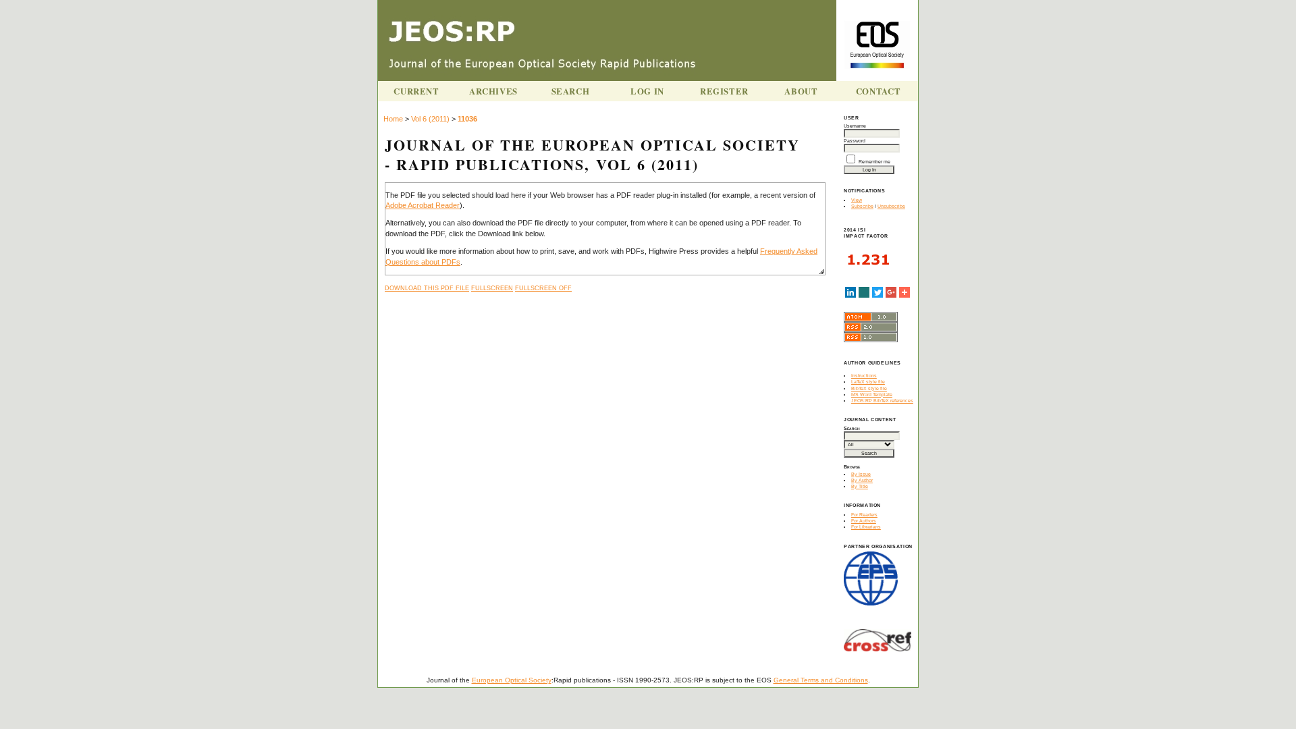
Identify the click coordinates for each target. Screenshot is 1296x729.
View (856, 200)
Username (855, 126)
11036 (467, 119)
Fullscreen (492, 288)
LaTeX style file (868, 381)
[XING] (864, 292)
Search (570, 91)
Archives (493, 91)
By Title (859, 486)
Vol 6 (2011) (430, 119)
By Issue (861, 474)
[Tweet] (877, 292)
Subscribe (862, 206)
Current (416, 91)
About (800, 91)
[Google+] (891, 292)
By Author (862, 480)
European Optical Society (511, 680)
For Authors (863, 520)
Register (724, 91)
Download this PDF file (427, 288)
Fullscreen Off (543, 288)
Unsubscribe (891, 206)
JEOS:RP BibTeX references (882, 400)
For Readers (864, 514)
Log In (647, 91)
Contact (878, 91)
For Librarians (866, 526)
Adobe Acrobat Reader (422, 205)
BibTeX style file (869, 388)
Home (393, 119)
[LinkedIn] (850, 292)
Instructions (864, 375)
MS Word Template (871, 394)
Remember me (874, 161)
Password (854, 140)
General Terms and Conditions (821, 680)
